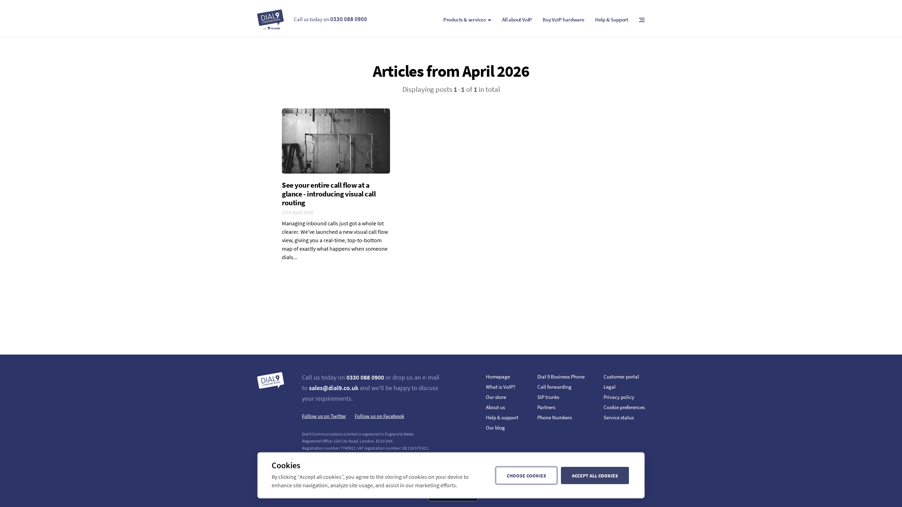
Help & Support (611, 19)
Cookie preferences (624, 407)
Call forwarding (554, 386)
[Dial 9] (270, 20)
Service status (619, 417)
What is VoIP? (500, 386)
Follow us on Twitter (324, 416)
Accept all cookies (595, 475)
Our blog (495, 427)
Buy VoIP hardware (564, 19)
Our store (496, 397)
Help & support (502, 417)
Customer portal (621, 376)
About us (495, 407)
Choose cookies (526, 475)
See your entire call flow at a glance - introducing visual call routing (329, 193)
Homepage (498, 376)
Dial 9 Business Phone (561, 376)
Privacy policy (619, 397)
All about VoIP (517, 19)
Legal (610, 386)
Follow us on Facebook (379, 416)
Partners (546, 407)
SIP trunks (548, 397)
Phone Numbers (554, 417)
